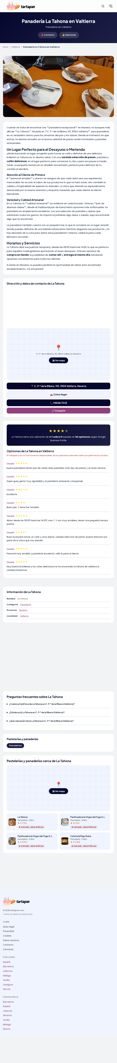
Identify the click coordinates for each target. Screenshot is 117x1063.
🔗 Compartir (58, 410)
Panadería (25, 604)
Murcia (6, 989)
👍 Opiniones (69, 34)
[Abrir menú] (110, 6)
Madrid (6, 962)
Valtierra (15, 47)
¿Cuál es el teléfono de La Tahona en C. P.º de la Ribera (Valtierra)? (42, 704)
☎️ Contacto (47, 34)
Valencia (7, 971)
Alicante (7, 1015)
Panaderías (15, 745)
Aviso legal (8, 926)
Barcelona (8, 966)
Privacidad (8, 931)
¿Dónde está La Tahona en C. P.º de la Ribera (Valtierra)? (37, 712)
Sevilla (6, 980)
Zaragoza (8, 984)
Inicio (5, 47)
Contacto (8, 944)
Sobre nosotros (11, 940)
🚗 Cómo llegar (58, 394)
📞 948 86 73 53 (58, 402)
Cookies (7, 935)
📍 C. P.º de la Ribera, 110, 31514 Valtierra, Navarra (58, 385)
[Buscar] (103, 6)
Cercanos (8, 949)
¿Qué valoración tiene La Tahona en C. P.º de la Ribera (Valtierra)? (41, 720)
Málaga (7, 975)
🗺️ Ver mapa (58, 360)
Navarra (23, 610)
